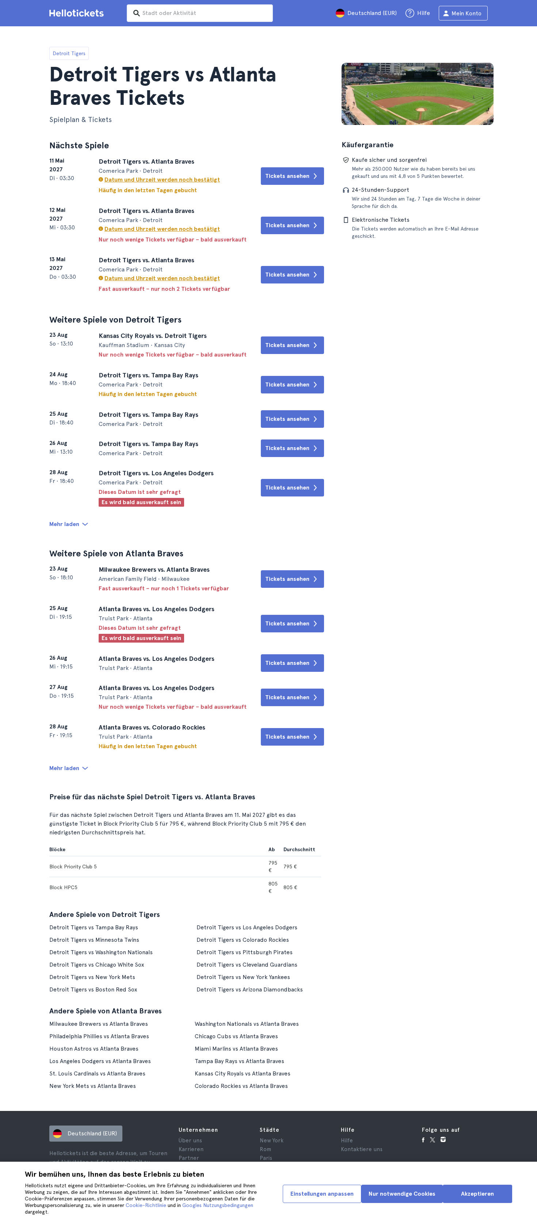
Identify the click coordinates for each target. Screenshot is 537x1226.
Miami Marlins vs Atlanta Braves (236, 1048)
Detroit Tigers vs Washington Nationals (101, 952)
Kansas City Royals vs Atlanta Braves (242, 1073)
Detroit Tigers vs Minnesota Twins (94, 939)
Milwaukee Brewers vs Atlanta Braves (98, 1023)
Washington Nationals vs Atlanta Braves (247, 1023)
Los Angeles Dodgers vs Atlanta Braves (100, 1061)
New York (271, 1140)
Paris (266, 1158)
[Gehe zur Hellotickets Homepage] (77, 13)
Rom (265, 1149)
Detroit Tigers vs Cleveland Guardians (247, 964)
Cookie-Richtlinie (146, 1205)
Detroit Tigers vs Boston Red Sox (93, 989)
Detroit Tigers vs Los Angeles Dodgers (247, 927)
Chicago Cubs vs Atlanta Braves (236, 1036)
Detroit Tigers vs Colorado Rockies (243, 939)
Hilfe (347, 1140)
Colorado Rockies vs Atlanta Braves (241, 1085)
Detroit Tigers (69, 53)
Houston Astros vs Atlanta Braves (93, 1048)
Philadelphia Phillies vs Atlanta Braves (99, 1036)
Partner (189, 1158)
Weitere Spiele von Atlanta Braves (116, 553)
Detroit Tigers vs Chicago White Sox (96, 964)
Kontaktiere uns (361, 1149)
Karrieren (191, 1149)
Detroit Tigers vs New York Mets (92, 977)
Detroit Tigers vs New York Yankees (243, 977)
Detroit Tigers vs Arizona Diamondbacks (250, 989)
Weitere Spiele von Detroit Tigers (115, 319)
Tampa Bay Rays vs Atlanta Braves (239, 1061)
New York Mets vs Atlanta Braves (92, 1085)
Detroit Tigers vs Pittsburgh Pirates (245, 952)
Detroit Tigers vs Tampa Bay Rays (93, 927)
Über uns (190, 1140)
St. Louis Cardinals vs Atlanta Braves (97, 1073)
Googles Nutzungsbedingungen (217, 1205)
